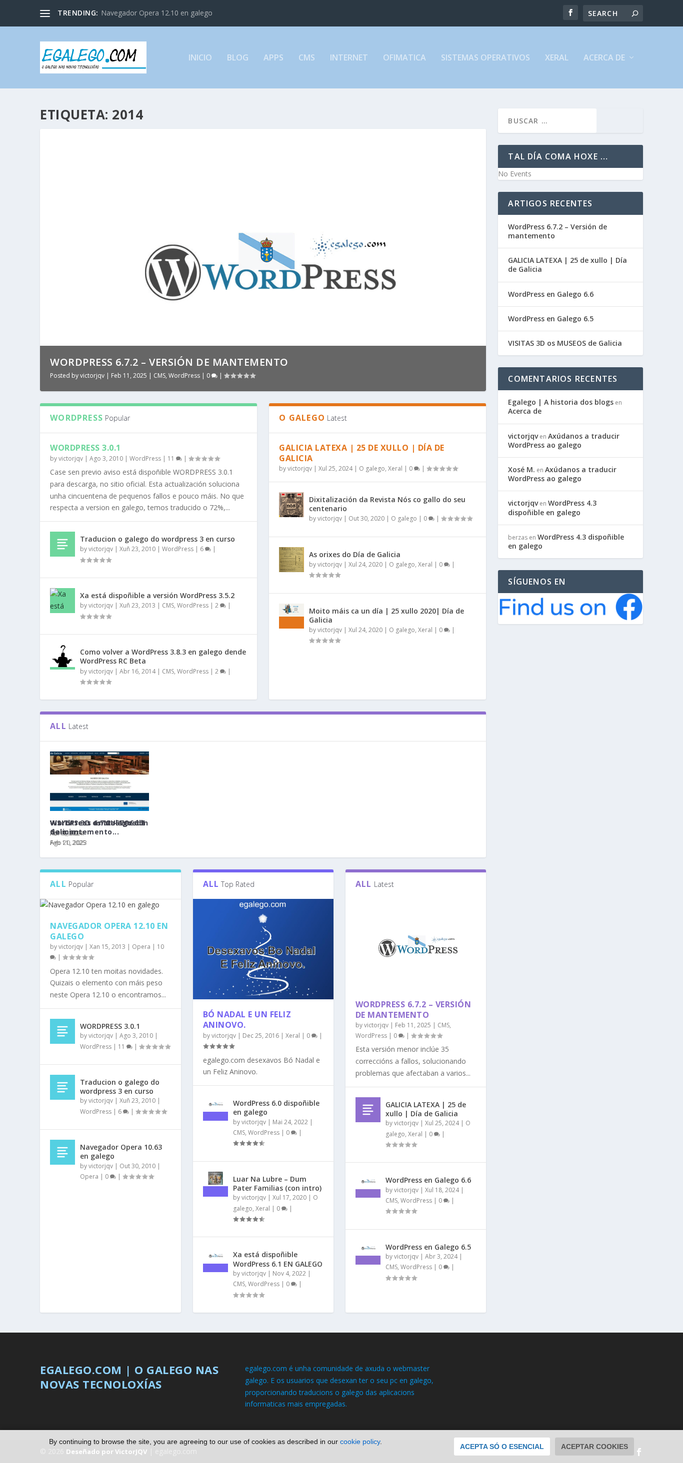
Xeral (556, 58)
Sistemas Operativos (485, 58)
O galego (372, 468)
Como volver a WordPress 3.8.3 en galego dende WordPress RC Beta (163, 656)
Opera (141, 946)
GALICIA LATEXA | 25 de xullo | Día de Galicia (361, 453)
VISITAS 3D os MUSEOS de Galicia (98, 827)
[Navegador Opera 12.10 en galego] (110, 905)
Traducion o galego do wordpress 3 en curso (157, 539)
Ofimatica (404, 58)
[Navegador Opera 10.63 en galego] (62, 1152)
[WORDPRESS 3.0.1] (62, 1031)
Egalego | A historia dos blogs (561, 402)
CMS (306, 58)
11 (172, 458)
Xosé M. (521, 469)
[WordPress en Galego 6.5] (368, 1252)
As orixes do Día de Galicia (354, 554)
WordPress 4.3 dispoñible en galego (552, 507)
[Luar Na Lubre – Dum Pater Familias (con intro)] (215, 1184)
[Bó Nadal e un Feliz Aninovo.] (263, 949)
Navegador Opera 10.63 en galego (121, 1151)
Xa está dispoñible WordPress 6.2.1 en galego (178, 362)
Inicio (200, 58)
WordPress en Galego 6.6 (428, 1180)
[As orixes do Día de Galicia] (291, 559)
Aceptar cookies (594, 1447)
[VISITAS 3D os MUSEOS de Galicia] (99, 781)
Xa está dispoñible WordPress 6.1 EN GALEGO (277, 1259)
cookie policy (360, 1442)
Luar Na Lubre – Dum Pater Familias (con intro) (277, 1183)
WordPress (184, 375)
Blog (237, 58)
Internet (349, 58)
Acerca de (604, 58)
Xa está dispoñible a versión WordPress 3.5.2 (157, 595)
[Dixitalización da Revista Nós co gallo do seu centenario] (291, 504)
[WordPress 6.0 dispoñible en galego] (215, 1108)
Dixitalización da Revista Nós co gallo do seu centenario (387, 504)
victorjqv (92, 375)
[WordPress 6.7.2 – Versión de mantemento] (416, 944)
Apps (274, 58)
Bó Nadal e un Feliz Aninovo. (247, 1019)
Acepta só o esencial (502, 1447)
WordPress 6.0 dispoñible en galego (276, 1107)
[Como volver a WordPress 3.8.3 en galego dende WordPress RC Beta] (62, 657)
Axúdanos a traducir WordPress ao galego (564, 440)
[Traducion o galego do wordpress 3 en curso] (62, 544)
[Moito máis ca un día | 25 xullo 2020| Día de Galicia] (291, 616)
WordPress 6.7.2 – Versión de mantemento (414, 1009)
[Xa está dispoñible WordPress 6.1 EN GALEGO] (215, 1259)
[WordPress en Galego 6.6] (368, 1185)
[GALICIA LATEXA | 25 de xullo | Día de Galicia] (368, 1109)
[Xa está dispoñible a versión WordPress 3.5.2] (62, 600)
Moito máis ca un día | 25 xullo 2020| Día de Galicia (386, 615)
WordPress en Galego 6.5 (428, 1247)
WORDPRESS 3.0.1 (85, 447)
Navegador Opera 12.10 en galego (156, 12)
